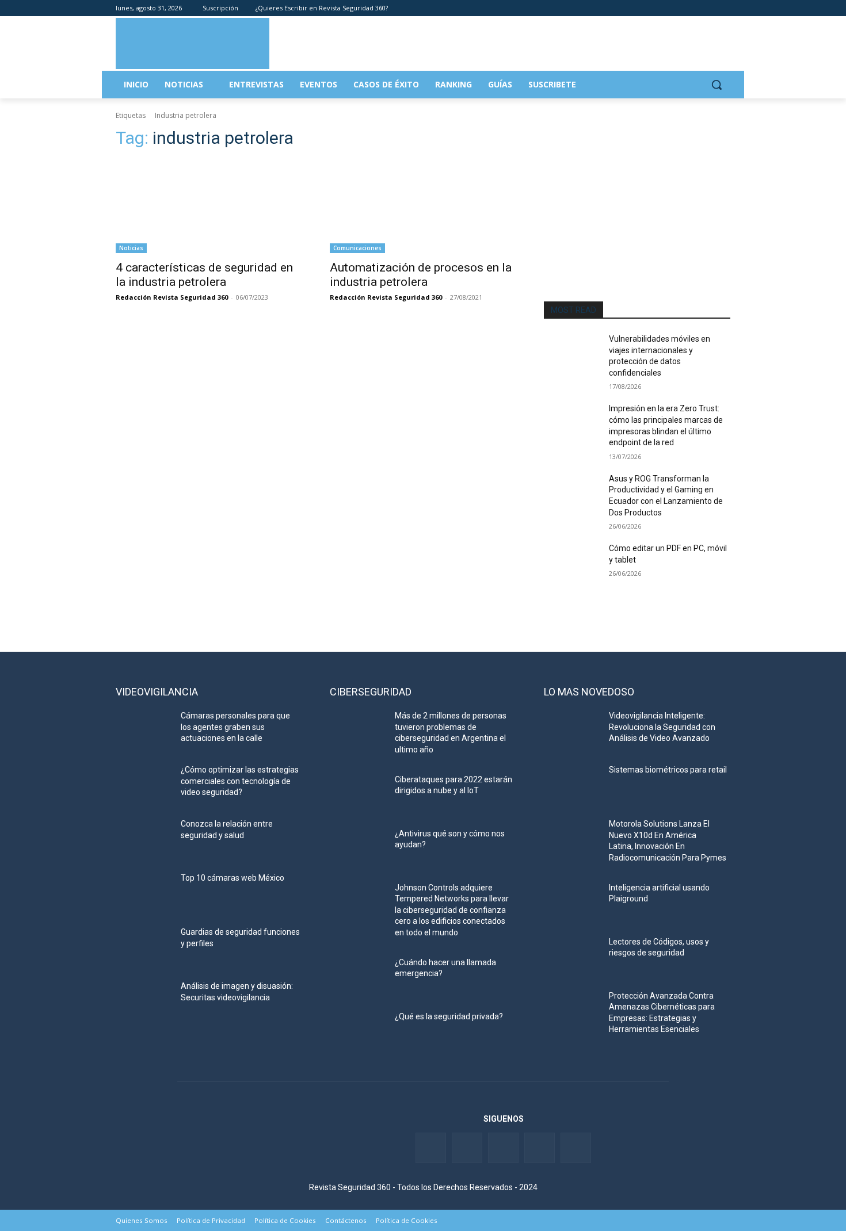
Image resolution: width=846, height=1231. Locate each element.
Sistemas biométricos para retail (668, 769)
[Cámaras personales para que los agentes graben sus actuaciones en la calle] (144, 730)
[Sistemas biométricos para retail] (572, 784)
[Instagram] (723, 8)
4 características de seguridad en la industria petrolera (204, 275)
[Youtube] (707, 8)
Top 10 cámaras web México (232, 877)
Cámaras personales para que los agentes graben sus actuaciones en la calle (235, 727)
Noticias (131, 248)
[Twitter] (676, 8)
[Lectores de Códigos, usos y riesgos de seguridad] (572, 956)
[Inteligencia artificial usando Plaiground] (572, 902)
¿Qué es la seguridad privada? (449, 1016)
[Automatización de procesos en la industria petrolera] (423, 206)
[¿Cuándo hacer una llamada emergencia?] (358, 976)
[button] (716, 84)
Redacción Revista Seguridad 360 (172, 297)
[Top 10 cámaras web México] (144, 892)
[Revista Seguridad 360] (192, 43)
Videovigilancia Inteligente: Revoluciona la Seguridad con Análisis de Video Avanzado (662, 727)
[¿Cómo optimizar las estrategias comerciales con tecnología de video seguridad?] (144, 784)
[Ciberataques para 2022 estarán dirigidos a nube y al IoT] (358, 793)
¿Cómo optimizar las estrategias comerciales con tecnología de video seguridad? (240, 781)
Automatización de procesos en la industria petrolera (421, 275)
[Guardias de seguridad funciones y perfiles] (144, 946)
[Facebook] (659, 8)
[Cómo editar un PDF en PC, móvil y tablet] (572, 562)
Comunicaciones (357, 248)
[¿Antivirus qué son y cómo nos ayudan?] (358, 847)
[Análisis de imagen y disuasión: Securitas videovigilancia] (144, 1000)
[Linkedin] (692, 8)
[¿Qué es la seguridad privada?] (358, 1030)
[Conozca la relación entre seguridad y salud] (144, 838)
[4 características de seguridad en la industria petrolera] (209, 206)
